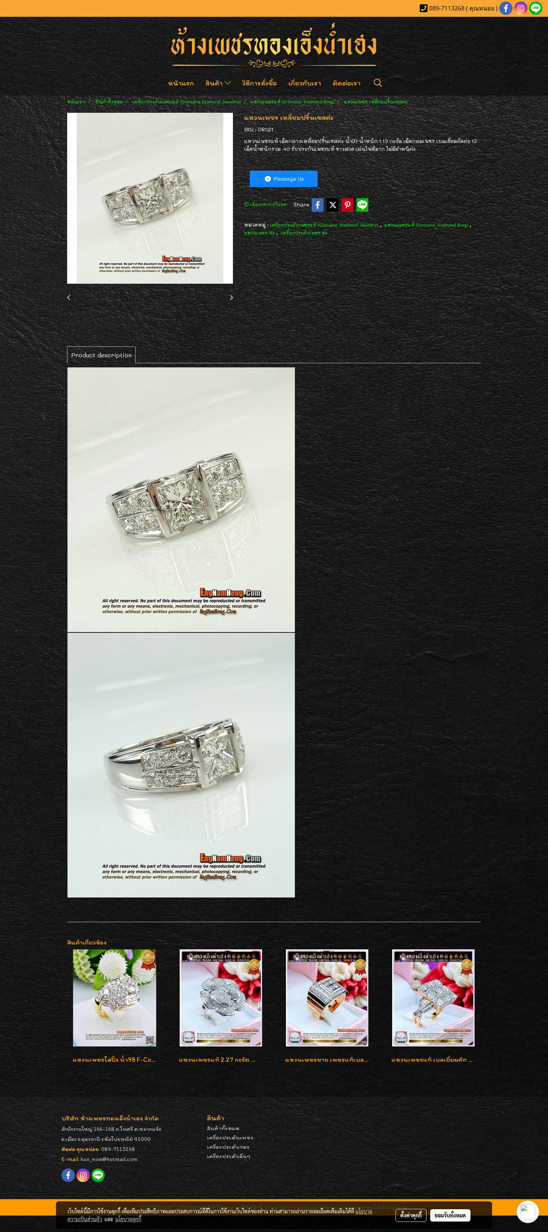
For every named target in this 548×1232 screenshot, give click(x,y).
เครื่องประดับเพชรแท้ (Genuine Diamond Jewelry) (325, 225)
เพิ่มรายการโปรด (267, 204)
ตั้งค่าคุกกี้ (411, 1215)
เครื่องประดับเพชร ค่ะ (304, 233)
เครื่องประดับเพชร (230, 1137)
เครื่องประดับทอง (228, 1146)
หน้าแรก (181, 82)
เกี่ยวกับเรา (305, 82)
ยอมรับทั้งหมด (450, 1215)
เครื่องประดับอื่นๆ (229, 1156)
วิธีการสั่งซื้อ (259, 82)
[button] (378, 83)
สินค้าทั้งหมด (223, 1128)
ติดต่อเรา (346, 82)
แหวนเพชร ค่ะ (260, 233)
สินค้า (214, 82)
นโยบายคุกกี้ (128, 1219)
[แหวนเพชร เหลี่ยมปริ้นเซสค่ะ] (150, 198)
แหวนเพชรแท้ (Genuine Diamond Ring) (427, 225)
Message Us (288, 178)
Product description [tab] (101, 355)
